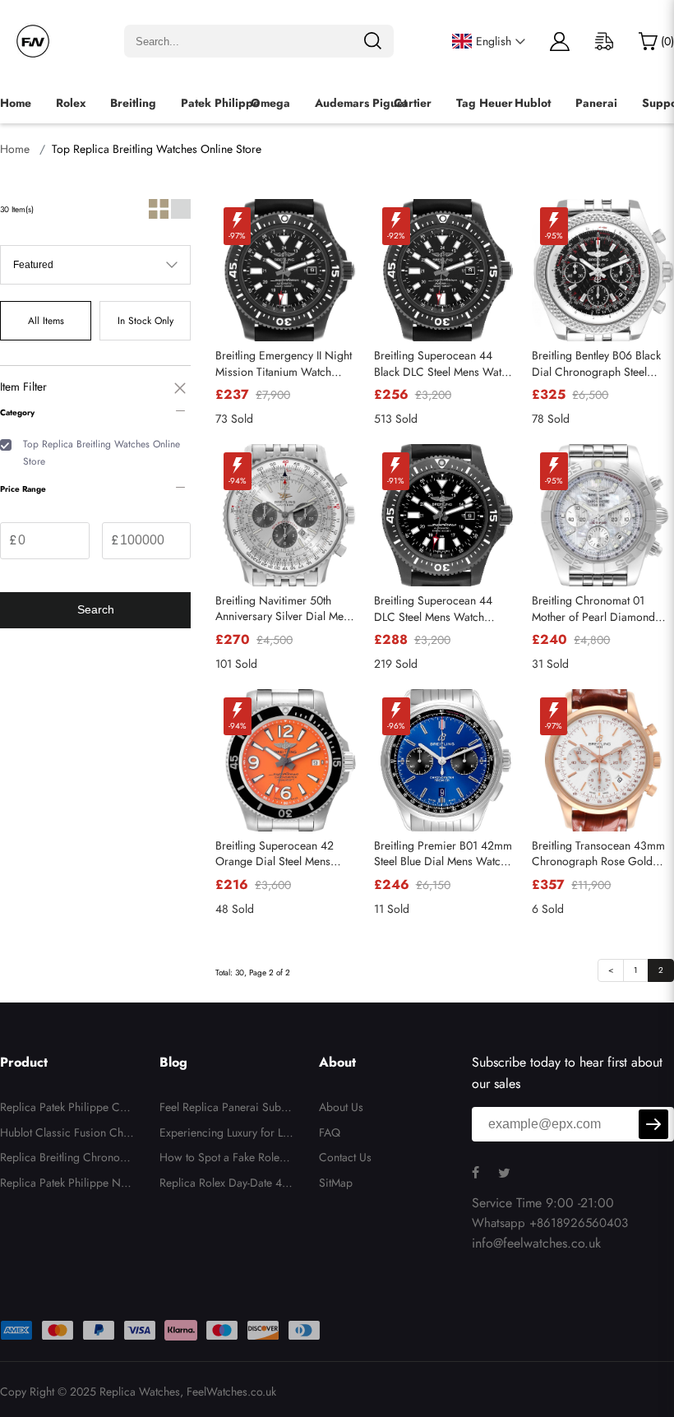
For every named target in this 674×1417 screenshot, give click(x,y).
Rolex (70, 103)
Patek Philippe (220, 103)
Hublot (533, 103)
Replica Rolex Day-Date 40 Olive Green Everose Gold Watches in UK (224, 1185)
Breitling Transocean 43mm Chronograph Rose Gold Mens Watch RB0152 (598, 854)
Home (15, 103)
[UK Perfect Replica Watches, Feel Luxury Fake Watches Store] (33, 41)
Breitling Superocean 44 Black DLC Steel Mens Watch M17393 (443, 364)
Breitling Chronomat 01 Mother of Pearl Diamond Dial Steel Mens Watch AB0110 (593, 609)
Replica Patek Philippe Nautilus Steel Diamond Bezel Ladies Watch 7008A (67, 1185)
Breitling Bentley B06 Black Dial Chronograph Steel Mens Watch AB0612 (596, 364)
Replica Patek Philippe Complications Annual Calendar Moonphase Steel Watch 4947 (65, 1109)
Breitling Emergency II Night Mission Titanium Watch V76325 (283, 364)
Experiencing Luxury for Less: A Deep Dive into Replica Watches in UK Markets (226, 1135)
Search (95, 609)
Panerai (596, 103)
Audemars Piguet (361, 103)
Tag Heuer (484, 103)
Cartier (413, 103)
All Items (46, 320)
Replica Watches (139, 1391)
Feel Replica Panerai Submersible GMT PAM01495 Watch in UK (225, 1109)
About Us (341, 1107)
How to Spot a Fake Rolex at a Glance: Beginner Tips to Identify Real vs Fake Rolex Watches (226, 1159)
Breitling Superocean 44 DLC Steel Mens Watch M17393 (433, 609)
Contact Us (345, 1157)
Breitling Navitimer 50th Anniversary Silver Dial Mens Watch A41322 (284, 609)
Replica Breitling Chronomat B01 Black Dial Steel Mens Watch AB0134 (67, 1159)
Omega (270, 103)
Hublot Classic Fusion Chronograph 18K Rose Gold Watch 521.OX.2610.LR (67, 1135)
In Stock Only (145, 320)
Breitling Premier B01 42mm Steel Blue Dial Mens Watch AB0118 (443, 854)
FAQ (329, 1132)
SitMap (336, 1182)
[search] (372, 41)
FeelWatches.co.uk (231, 1391)
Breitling (133, 103)
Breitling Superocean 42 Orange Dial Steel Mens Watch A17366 (274, 854)
